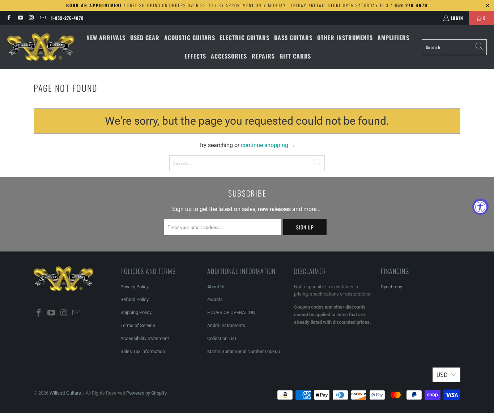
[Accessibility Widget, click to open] (480, 206)
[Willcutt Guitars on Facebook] (8, 18)
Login (457, 18)
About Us (216, 286)
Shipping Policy (136, 312)
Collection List (221, 338)
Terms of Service (137, 325)
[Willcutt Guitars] (40, 47)
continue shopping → (268, 145)
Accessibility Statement (144, 338)
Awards (215, 299)
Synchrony (391, 286)
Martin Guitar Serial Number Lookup (243, 351)
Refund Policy (134, 299)
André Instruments (226, 325)
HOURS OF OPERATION (231, 312)
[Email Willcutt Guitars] (42, 18)
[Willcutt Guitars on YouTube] (20, 18)
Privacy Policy (134, 286)
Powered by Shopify (146, 393)
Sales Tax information (142, 351)
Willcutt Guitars (65, 393)
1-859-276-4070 (67, 18)
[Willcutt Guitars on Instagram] (31, 18)
